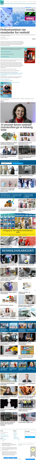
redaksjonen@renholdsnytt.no (4, 436)
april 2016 (32, 98)
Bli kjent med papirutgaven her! (6, 51)
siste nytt (18, 98)
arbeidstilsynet (27, 98)
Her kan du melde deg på (5, 56)
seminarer (22, 98)
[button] (2, 326)
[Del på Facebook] (32, 39)
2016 (1, 98)
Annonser (24, 1)
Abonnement (20, 1)
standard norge (13, 98)
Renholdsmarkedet (15, 1)
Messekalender (16, 437)
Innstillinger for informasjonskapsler (30, 459)
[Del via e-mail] (35, 39)
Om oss (27, 1)
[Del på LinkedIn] (33, 39)
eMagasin (33, 1)
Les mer (21, 445)
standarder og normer (6, 98)
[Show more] (18, 58)
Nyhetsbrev (30, 1)
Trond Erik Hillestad (3, 439)
